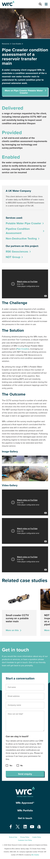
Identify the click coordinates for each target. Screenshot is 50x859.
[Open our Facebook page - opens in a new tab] (10, 827)
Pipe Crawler (23, 349)
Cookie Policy (36, 837)
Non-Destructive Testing (21, 238)
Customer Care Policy (25, 840)
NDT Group (13, 257)
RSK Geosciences (17, 251)
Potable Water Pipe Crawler (23, 223)
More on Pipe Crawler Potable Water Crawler (24, 91)
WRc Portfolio (25, 810)
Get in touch (25, 818)
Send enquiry (25, 774)
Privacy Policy (24, 837)
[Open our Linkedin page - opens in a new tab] (25, 827)
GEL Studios (35, 855)
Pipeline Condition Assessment (18, 231)
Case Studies (16, 44)
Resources (5, 44)
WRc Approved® (25, 802)
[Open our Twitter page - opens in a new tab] (17, 827)
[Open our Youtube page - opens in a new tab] (32, 827)
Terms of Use (13, 837)
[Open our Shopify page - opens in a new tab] (39, 827)
